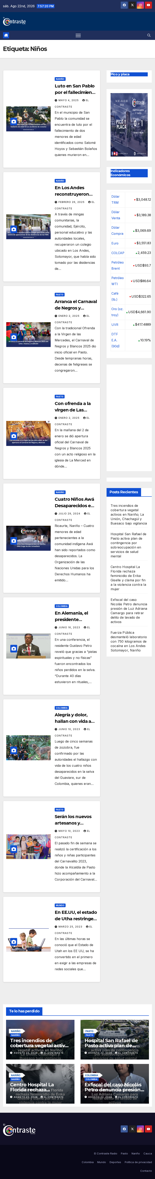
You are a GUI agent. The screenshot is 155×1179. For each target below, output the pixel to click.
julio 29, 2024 (70, 513)
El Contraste (54, 1052)
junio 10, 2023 (70, 729)
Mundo (60, 905)
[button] (149, 35)
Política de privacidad (138, 1162)
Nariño (60, 79)
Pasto (59, 294)
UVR (114, 325)
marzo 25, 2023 (71, 926)
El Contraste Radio (105, 1153)
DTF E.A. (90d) (115, 340)
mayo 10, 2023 (70, 830)
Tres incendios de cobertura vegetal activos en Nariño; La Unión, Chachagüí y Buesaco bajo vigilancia (129, 514)
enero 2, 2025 (69, 315)
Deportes (115, 1162)
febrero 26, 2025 (72, 202)
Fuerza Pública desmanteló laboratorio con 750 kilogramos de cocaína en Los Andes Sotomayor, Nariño (129, 641)
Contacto (146, 1170)
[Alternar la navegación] (78, 35)
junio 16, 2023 (70, 627)
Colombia (62, 606)
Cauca (147, 1153)
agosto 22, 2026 (26, 1052)
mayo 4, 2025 (69, 100)
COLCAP (117, 253)
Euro (114, 243)
